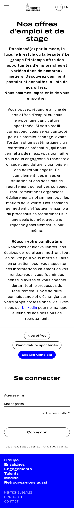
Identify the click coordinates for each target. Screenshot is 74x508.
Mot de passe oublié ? (56, 413)
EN (66, 7)
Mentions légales (18, 492)
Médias (11, 478)
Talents (11, 473)
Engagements (18, 469)
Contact (11, 501)
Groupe (11, 460)
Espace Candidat (37, 354)
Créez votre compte (55, 446)
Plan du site (13, 497)
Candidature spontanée (37, 345)
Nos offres (37, 335)
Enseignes (14, 464)
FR (59, 7)
